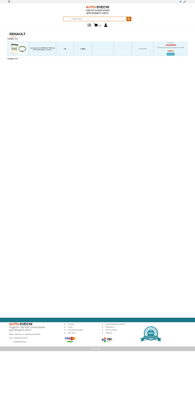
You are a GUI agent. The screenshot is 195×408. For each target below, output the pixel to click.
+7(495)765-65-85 (20, 338)
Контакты (72, 333)
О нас (70, 327)
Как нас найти (111, 330)
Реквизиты (110, 327)
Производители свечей (115, 324)
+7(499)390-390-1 (20, 342)
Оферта (109, 333)
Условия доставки (75, 330)
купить (171, 54)
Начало (71, 324)
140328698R (170, 45)
